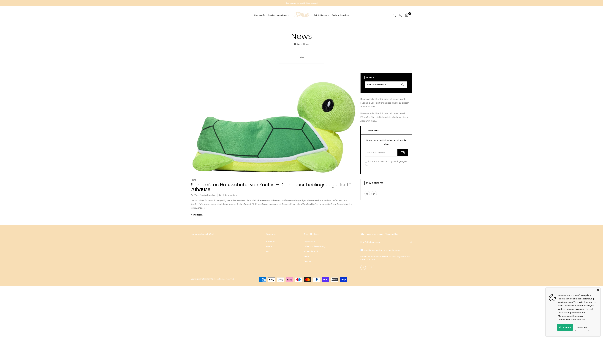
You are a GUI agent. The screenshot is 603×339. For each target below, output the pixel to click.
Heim (296, 44)
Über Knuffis (259, 15)
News (193, 180)
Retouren (270, 241)
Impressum (309, 241)
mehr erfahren (578, 319)
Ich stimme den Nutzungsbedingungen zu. (384, 250)
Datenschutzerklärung (314, 246)
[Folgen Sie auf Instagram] (367, 193)
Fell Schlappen (320, 15)
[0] (406, 15)
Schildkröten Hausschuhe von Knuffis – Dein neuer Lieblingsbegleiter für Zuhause (272, 187)
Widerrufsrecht (311, 251)
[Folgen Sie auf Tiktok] (374, 193)
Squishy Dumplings (340, 15)
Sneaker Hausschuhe (277, 15)
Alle (301, 57)
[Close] (598, 290)
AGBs (306, 256)
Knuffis (283, 200)
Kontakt (270, 246)
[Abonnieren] (402, 152)
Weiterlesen (197, 215)
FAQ (268, 251)
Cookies (307, 261)
